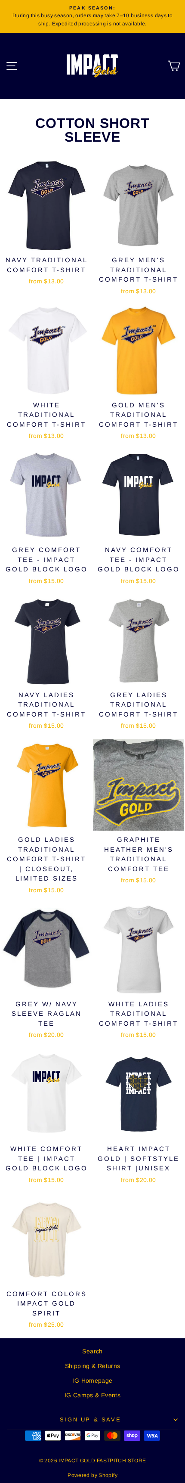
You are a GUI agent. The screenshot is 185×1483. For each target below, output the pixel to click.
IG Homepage (92, 1380)
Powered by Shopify (92, 1475)
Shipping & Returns (92, 1365)
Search (92, 1351)
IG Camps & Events (92, 1395)
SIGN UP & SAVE (90, 1419)
